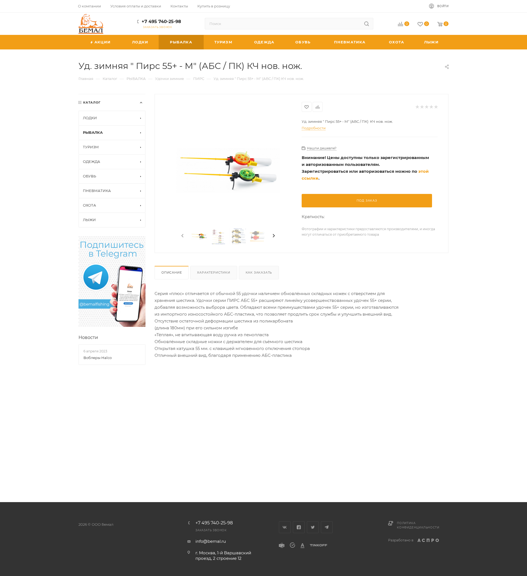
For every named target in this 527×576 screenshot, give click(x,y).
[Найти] (366, 23)
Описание (171, 272)
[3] (228, 170)
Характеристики (213, 272)
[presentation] (181, 235)
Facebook (299, 527)
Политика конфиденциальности (418, 525)
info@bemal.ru (210, 541)
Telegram (327, 527)
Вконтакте (285, 527)
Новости (88, 337)
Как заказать (259, 272)
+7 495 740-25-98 (161, 21)
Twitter (313, 527)
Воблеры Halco (97, 357)
